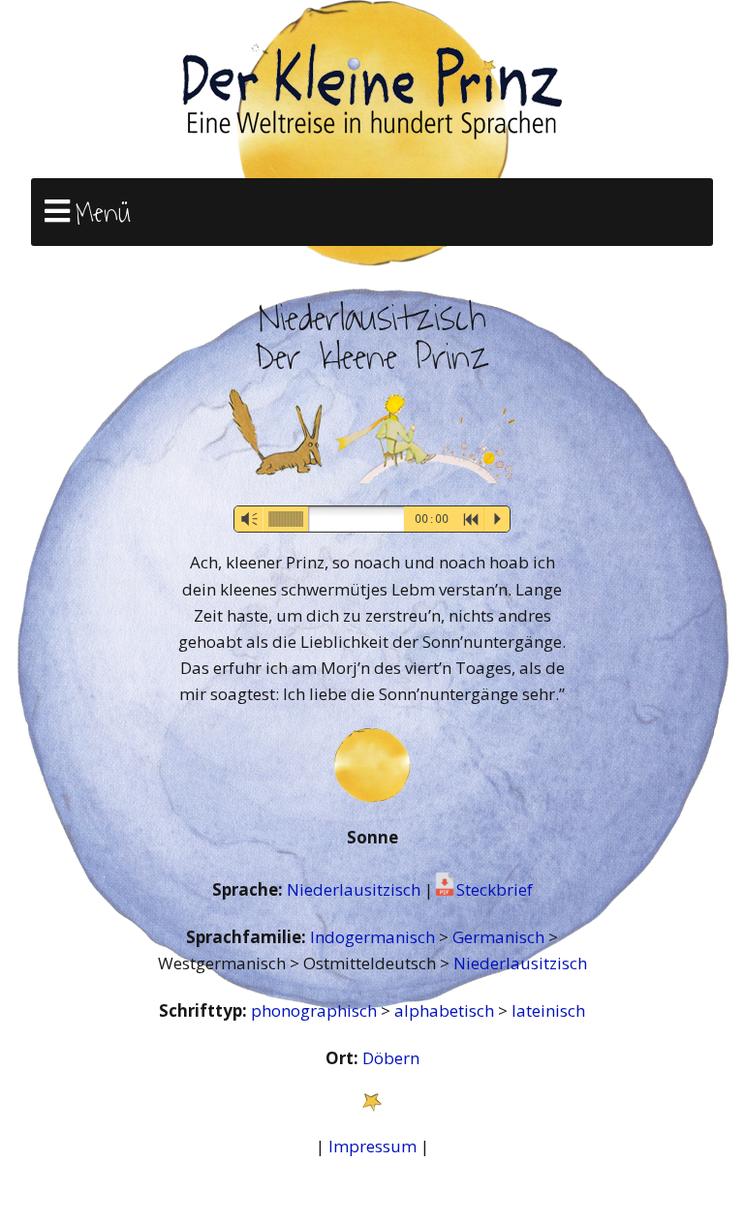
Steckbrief (494, 889)
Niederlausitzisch (355, 889)
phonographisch (316, 1010)
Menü (103, 213)
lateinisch (548, 1010)
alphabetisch (446, 1010)
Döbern (390, 1058)
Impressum (372, 1146)
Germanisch (500, 937)
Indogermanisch (374, 937)
